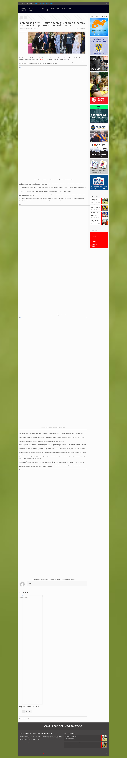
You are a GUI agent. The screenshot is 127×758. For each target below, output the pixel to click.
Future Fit (94, 241)
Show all (84, 17)
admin (28, 28)
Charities (94, 236)
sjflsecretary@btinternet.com (49, 3)
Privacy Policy (41, 753)
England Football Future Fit (29, 707)
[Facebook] (106, 3)
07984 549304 (38, 3)
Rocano (51, 753)
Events (93, 239)
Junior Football (95, 244)
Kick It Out (94, 246)
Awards (93, 233)
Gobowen (42, 59)
